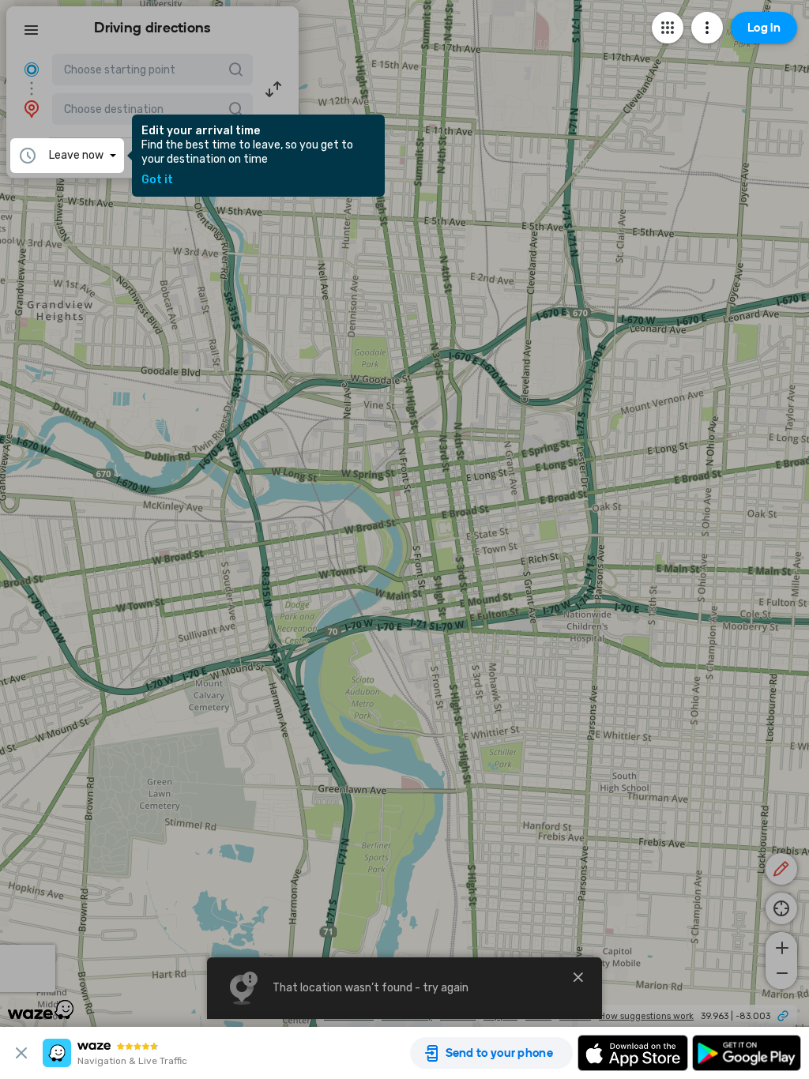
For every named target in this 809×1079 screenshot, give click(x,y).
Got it (157, 180)
